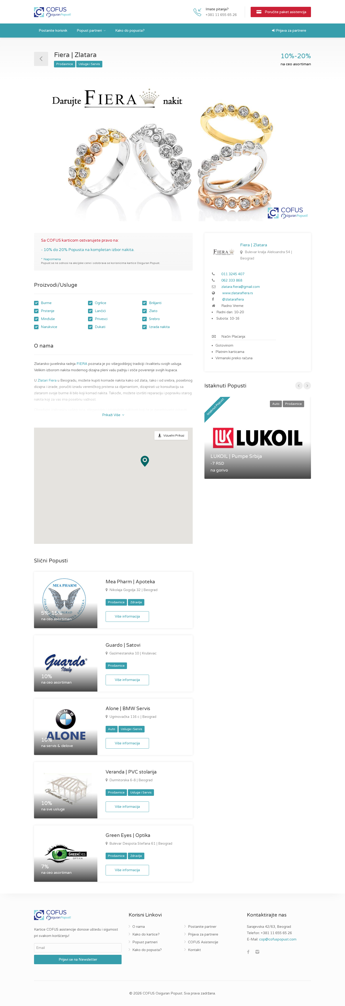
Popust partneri (89, 30)
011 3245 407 (232, 274)
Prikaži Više (111, 415)
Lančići (100, 311)
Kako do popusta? (130, 30)
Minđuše (48, 319)
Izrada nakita (159, 327)
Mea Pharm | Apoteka (130, 582)
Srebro (154, 319)
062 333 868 (231, 280)
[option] (172, 150)
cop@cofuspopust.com (277, 939)
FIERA (82, 364)
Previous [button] (47, 157)
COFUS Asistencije (203, 942)
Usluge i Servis (89, 64)
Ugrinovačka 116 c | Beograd (132, 717)
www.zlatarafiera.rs (237, 293)
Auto (111, 729)
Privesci (101, 319)
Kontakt (194, 950)
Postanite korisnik (53, 30)
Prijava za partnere (290, 30)
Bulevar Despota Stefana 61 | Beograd (140, 843)
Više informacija (127, 616)
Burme (46, 303)
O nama (138, 927)
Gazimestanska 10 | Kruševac (132, 653)
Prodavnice (64, 64)
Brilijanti (155, 303)
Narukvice (49, 327)
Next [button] (297, 157)
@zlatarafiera (233, 299)
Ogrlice (100, 303)
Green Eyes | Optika (128, 835)
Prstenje (47, 311)
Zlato (153, 311)
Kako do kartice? (146, 934)
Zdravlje (136, 602)
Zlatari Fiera (47, 380)
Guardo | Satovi (123, 645)
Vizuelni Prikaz (173, 435)
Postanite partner (202, 927)
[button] (144, 461)
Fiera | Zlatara (253, 245)
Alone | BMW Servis (128, 709)
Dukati (100, 327)
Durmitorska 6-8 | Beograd (130, 780)
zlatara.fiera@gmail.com (240, 287)
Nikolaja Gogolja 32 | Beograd (132, 590)
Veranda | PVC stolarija (131, 772)
